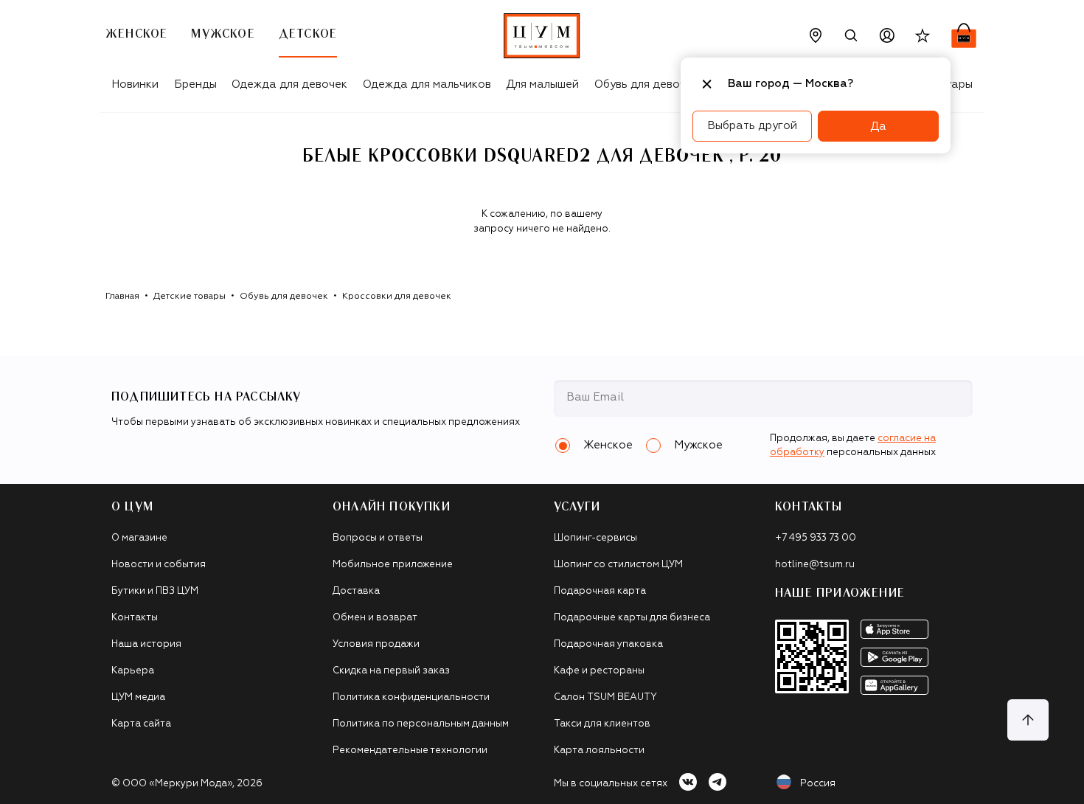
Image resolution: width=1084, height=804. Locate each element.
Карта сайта (141, 724)
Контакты (134, 618)
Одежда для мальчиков (427, 84)
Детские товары (189, 296)
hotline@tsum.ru (815, 564)
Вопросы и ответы (378, 538)
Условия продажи (376, 644)
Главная (122, 296)
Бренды (195, 84)
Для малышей (542, 84)
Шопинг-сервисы (595, 538)
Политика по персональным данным (421, 724)
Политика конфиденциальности (411, 697)
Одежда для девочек (289, 84)
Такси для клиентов (602, 724)
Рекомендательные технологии (410, 750)
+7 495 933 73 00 (815, 538)
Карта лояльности (599, 750)
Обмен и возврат (375, 618)
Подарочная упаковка (608, 644)
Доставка (356, 591)
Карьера (132, 671)
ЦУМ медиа (138, 697)
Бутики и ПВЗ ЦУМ (154, 591)
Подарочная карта (600, 591)
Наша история (146, 644)
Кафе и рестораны (599, 671)
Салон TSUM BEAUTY (605, 697)
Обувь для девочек (646, 84)
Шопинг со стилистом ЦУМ (618, 564)
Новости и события (158, 564)
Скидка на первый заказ (391, 671)
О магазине (139, 538)
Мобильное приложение (393, 564)
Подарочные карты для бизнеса (632, 618)
